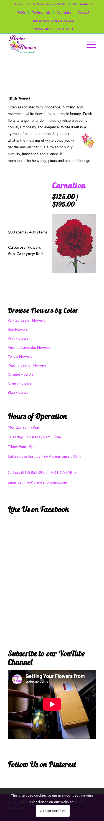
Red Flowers (18, 329)
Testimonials (41, 12)
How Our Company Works (47, 4)
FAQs (21, 12)
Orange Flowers (21, 374)
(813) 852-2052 (35, 472)
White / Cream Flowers (47, 68)
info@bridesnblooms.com (45, 482)
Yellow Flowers (20, 356)
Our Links (64, 12)
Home (18, 4)
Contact (83, 12)
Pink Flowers (18, 338)
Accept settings (52, 811)
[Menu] (88, 45)
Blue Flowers (18, 392)
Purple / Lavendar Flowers (29, 347)
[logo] (43, 45)
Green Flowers (19, 383)
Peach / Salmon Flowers (27, 365)
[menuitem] (18, 4)
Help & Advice (83, 4)
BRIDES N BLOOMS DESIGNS (53, 20)
